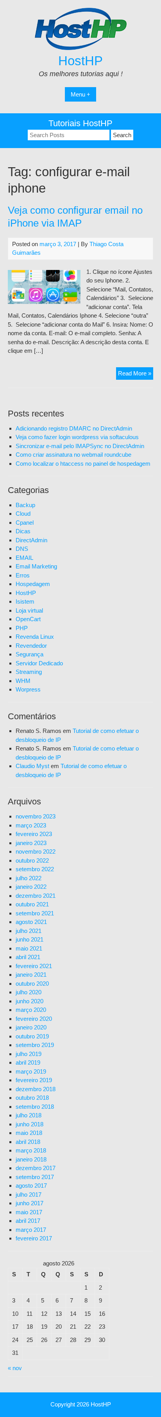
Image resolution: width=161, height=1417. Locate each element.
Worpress (28, 689)
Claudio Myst (32, 766)
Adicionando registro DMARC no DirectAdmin (74, 428)
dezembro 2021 (35, 895)
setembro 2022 (35, 869)
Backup (25, 505)
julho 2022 (28, 878)
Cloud (23, 513)
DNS (22, 548)
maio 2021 (29, 948)
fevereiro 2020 (34, 1018)
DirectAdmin (31, 540)
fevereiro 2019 (34, 1080)
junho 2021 (29, 939)
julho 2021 (28, 930)
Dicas (23, 531)
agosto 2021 (31, 921)
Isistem (25, 601)
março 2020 (31, 1009)
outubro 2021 (32, 904)
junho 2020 (29, 1001)
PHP (22, 628)
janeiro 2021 (31, 974)
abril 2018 (28, 1141)
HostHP (80, 61)
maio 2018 (29, 1132)
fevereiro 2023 (34, 834)
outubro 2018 (32, 1097)
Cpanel (25, 522)
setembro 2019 (35, 1045)
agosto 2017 (31, 1185)
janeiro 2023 (31, 843)
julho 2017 (28, 1194)
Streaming (29, 671)
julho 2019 (28, 1054)
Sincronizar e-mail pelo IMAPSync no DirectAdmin (80, 446)
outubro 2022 (32, 860)
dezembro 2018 (35, 1089)
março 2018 (31, 1150)
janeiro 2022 (31, 886)
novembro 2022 (35, 851)
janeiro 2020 (31, 1027)
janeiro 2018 (31, 1159)
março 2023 (31, 825)
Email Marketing (36, 566)
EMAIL (24, 557)
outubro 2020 (32, 983)
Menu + (80, 94)
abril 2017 (28, 1220)
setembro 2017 (35, 1177)
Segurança (29, 654)
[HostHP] (81, 48)
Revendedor (31, 645)
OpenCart (28, 619)
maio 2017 (29, 1212)
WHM (23, 680)
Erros (23, 575)
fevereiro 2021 (34, 966)
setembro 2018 (35, 1106)
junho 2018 (29, 1124)
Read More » (135, 375)
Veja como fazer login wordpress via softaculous (77, 437)
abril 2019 (28, 1062)
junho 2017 (29, 1203)
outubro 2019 (32, 1036)
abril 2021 (28, 957)
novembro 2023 (35, 816)
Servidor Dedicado (39, 663)
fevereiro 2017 (34, 1238)
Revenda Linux (35, 636)
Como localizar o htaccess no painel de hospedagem (83, 463)
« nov (15, 1368)
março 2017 (31, 1229)
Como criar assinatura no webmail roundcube (73, 454)
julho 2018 (28, 1115)
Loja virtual (29, 610)
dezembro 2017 (35, 1168)
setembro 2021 (35, 913)
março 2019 (31, 1071)
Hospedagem (33, 584)
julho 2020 (28, 992)
